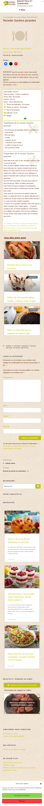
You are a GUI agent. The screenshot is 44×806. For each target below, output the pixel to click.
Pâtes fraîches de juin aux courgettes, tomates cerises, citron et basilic (21, 657)
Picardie (19, 52)
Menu (23, 10)
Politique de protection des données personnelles (19, 768)
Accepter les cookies (22, 795)
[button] (41, 784)
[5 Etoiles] (10, 72)
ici (16, 85)
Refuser (22, 801)
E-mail (6, 416)
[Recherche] (38, 486)
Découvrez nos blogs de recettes (14, 749)
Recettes (6, 48)
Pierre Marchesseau (29, 17)
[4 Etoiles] (9, 72)
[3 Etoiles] (7, 72)
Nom (5, 405)
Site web (6, 426)
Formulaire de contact (10, 733)
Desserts (13, 48)
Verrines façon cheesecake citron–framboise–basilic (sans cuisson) (21, 597)
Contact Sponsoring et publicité (13, 736)
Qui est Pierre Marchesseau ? (13, 762)
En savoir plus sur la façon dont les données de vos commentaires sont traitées (21, 446)
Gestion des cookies (10, 770)
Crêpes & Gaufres (25, 48)
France (11, 52)
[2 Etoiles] (5, 72)
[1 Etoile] (4, 72)
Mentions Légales (9, 765)
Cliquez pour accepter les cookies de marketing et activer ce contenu (22, 704)
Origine (5, 52)
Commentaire (8, 377)
